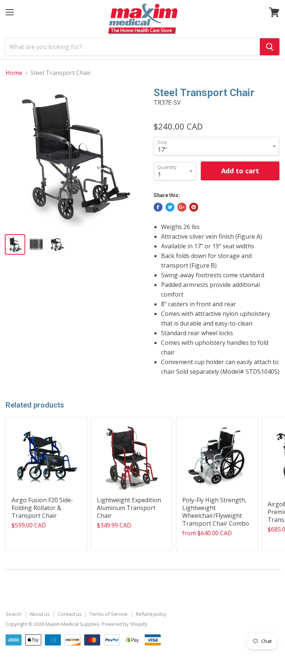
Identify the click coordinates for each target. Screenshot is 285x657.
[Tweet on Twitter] (170, 207)
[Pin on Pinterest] (193, 207)
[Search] (269, 46)
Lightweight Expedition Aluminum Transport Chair (129, 508)
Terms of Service (109, 614)
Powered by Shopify (124, 624)
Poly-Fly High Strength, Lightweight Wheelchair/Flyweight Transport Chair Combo (215, 511)
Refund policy (151, 614)
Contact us (70, 614)
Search (14, 614)
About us (40, 614)
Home (14, 72)
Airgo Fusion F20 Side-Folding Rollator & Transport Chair (42, 508)
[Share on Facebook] (158, 207)
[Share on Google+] (181, 207)
